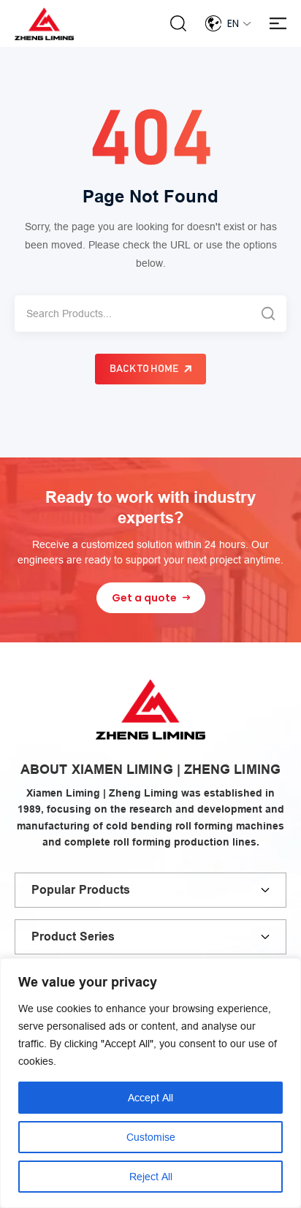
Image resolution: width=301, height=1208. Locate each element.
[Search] (268, 313)
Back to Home (144, 369)
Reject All (150, 1176)
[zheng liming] (44, 23)
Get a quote (144, 597)
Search (178, 23)
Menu (278, 23)
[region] (150, 1083)
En (233, 23)
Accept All (150, 1097)
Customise (150, 1137)
